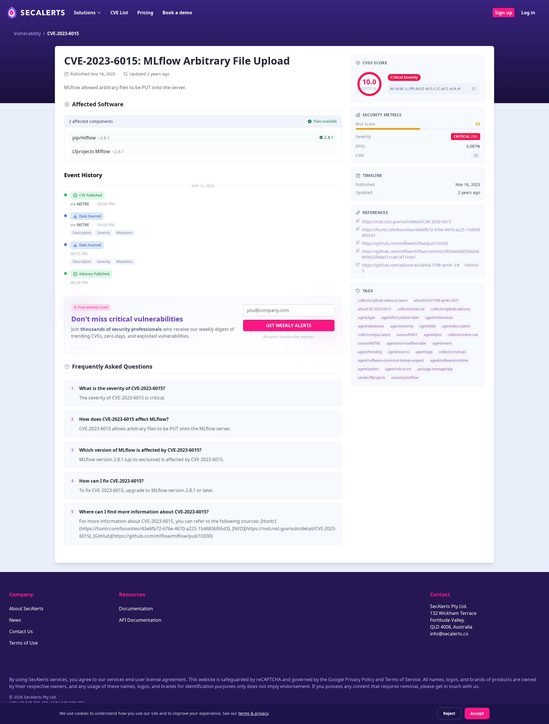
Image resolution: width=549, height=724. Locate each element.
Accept (477, 713)
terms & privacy (253, 713)
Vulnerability (27, 33)
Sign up (503, 12)
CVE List (119, 12)
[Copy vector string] (474, 89)
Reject (449, 713)
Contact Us (21, 631)
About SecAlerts (26, 608)
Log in (528, 12)
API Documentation (140, 620)
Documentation (136, 608)
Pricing (145, 12)
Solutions (85, 12)
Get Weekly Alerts (288, 325)
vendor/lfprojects (371, 377)
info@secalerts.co (449, 634)
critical (465, 136)
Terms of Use (23, 643)
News (15, 620)
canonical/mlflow (404, 377)
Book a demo (177, 12)
